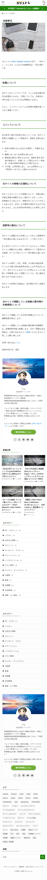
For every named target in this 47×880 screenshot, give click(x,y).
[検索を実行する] (42, 857)
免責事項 (21, 867)
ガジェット (11, 545)
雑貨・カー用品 (13, 595)
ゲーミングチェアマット (26, 810)
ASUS (35, 794)
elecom (5, 798)
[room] (19, 439)
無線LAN (27, 838)
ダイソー (21, 818)
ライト (35, 826)
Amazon (14, 794)
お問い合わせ (30, 867)
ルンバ (5, 830)
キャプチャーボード (27, 806)
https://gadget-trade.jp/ (21, 61)
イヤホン (10, 535)
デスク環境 (11, 565)
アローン (6, 806)
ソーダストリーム (13, 560)
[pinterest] (23, 439)
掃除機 (5, 834)
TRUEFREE (36, 802)
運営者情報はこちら (23, 432)
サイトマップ (39, 867)
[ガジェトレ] (23, 3)
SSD (16, 802)
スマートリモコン (34, 814)
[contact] (32, 439)
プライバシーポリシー (10, 867)
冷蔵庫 (9, 575)
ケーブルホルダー (9, 810)
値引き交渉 (14, 830)
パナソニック (29, 822)
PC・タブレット (13, 530)
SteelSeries (25, 802)
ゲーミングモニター (9, 814)
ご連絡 (27, 332)
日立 (11, 834)
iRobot (35, 798)
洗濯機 (9, 585)
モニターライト (8, 826)
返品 (34, 838)
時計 (17, 834)
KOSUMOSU (7, 802)
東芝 (23, 834)
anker (22, 794)
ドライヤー (18, 822)
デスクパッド (7, 822)
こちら (18, 342)
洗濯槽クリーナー (34, 834)
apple (28, 794)
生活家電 (10, 590)
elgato (13, 798)
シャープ (22, 814)
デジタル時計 (31, 818)
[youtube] (27, 439)
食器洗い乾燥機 (8, 842)
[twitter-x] (15, 439)
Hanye (20, 798)
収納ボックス (32, 830)
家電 (8, 580)
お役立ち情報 (11, 540)
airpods (5, 794)
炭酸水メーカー (15, 838)
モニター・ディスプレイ (16, 570)
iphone (28, 798)
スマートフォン (12, 555)
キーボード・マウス (14, 550)
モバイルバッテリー (23, 826)
